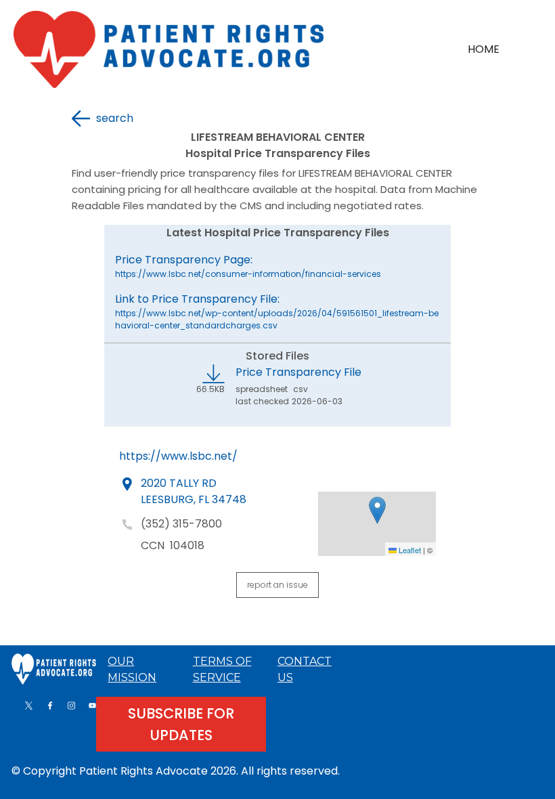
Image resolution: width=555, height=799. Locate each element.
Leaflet (409, 549)
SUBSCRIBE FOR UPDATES (181, 724)
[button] (377, 510)
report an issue (277, 584)
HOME (484, 49)
